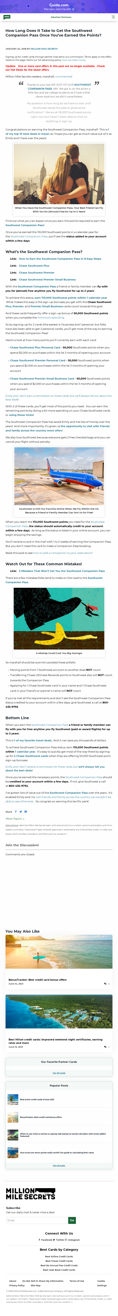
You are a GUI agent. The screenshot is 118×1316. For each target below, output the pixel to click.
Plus (8, 306)
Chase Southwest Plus (34, 265)
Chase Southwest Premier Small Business (47, 279)
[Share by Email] (25, 812)
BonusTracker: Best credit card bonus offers (38, 979)
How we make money (74, 60)
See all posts (59, 1165)
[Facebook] (16, 812)
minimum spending (50, 317)
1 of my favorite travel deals (32, 740)
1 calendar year (25, 751)
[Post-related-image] (59, 951)
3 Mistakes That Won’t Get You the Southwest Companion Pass (62, 571)
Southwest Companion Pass (29, 236)
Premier (18, 306)
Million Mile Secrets (44, 48)
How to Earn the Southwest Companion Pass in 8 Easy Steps (60, 258)
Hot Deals (17, 69)
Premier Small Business (47, 306)
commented (63, 76)
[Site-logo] (7, 17)
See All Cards (59, 1073)
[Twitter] (21, 812)
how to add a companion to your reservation (62, 552)
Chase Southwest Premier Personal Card (37, 360)
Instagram (74, 1240)
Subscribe (13, 1208)
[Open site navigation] (113, 17)
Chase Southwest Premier (36, 272)
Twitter (60, 1240)
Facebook (46, 1240)
